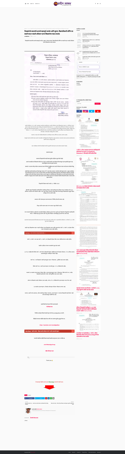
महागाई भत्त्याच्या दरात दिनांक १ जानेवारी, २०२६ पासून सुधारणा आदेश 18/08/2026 (87, 288)
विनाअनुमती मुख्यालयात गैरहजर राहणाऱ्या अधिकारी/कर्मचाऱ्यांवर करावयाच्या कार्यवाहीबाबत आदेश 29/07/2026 (91, 52)
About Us (32, 3)
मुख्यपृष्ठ (25, 28)
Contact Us (37, 3)
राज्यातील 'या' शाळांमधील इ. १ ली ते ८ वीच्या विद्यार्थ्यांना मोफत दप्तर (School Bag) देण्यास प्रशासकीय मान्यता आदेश (87, 334)
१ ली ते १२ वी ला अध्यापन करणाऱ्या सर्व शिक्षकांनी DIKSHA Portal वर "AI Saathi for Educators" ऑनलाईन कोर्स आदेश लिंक (88, 151)
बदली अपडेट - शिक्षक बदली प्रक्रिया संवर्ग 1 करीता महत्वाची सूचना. (45, 331)
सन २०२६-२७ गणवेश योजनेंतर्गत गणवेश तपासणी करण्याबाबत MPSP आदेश (88, 187)
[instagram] (100, 3)
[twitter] (98, 3)
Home (28, 3)
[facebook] (95, 3)
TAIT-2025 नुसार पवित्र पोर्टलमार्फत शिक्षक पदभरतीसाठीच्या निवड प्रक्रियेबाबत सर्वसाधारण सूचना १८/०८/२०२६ (90, 34)
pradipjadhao (26, 36)
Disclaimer (99, 452)
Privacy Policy (84, 452)
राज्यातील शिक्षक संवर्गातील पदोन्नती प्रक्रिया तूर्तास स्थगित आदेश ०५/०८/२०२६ (91, 57)
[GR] (88, 68)
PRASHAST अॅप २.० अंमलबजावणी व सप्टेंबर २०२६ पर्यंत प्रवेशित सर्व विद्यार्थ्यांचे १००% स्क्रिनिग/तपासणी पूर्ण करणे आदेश (88, 76)
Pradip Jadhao (32, 452)
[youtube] (98, 111)
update (28, 28)
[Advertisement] (62, 17)
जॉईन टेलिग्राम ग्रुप (49, 351)
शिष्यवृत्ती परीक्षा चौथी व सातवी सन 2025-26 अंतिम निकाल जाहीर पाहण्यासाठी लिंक (91, 40)
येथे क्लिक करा (49, 306)
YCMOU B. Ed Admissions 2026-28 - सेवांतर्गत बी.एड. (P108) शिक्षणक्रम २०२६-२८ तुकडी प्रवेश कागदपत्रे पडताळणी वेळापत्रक (91, 46)
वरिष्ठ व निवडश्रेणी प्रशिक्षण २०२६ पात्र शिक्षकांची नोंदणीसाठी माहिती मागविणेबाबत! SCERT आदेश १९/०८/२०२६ (86, 308)
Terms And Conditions (92, 452)
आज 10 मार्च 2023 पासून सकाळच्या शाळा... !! (38, 233)
